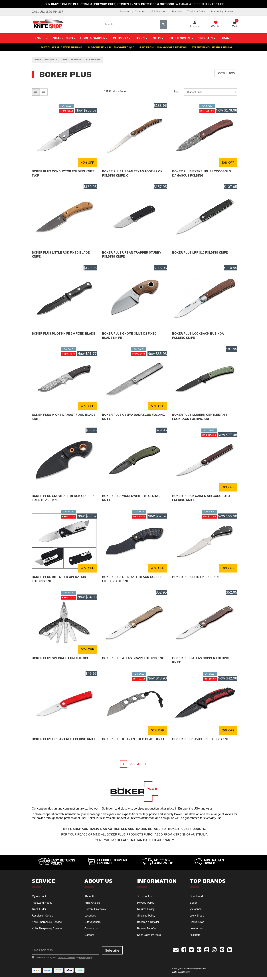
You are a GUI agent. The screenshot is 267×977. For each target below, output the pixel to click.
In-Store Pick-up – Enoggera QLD (111, 47)
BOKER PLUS (93, 59)
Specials (125, 11)
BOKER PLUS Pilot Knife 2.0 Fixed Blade (63, 333)
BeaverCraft (197, 921)
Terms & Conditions (66, 957)
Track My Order (196, 11)
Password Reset (42, 902)
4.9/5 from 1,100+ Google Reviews (163, 47)
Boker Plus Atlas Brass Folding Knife (134, 658)
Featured (76, 59)
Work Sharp (197, 915)
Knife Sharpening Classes (47, 928)
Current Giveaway (95, 909)
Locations (90, 915)
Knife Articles (92, 902)
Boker (193, 902)
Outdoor (121, 38)
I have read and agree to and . (63, 957)
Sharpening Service (222, 11)
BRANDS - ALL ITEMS (55, 59)
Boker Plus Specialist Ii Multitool (60, 658)
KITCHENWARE (180, 38)
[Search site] (163, 24)
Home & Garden (93, 38)
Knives (40, 38)
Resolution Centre (42, 915)
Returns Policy (146, 909)
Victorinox (196, 909)
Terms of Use (145, 896)
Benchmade (197, 896)
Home (38, 59)
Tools (140, 38)
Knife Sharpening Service (47, 921)
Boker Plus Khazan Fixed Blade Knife (133, 739)
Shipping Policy (146, 915)
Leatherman (197, 928)
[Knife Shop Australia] (48, 24)
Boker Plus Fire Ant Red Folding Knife (64, 739)
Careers (89, 934)
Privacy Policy (145, 902)
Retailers (177, 11)
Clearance (141, 11)
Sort (176, 91)
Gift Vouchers (159, 11)
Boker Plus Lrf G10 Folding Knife (200, 252)
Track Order (39, 909)
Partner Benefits (146, 928)
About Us (90, 896)
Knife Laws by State (149, 934)
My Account (39, 896)
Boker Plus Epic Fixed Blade (196, 576)
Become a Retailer (148, 921)
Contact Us (91, 928)
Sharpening (63, 38)
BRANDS (227, 38)
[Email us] (176, 949)
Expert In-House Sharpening (212, 47)
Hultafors (195, 934)
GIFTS (157, 38)
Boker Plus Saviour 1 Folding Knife (201, 739)
